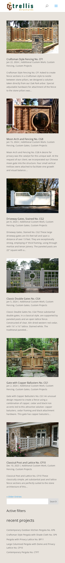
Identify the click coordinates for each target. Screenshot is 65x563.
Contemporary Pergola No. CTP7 (22, 552)
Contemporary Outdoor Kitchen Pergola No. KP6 (30, 530)
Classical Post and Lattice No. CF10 (26, 462)
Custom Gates (23, 145)
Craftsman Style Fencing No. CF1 (24, 59)
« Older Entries (14, 496)
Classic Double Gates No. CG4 (23, 298)
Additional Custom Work (33, 62)
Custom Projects (24, 65)
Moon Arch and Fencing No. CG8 (24, 139)
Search (53, 501)
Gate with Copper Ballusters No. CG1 (27, 382)
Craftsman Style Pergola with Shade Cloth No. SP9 (31, 534)
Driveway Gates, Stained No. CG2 (25, 218)
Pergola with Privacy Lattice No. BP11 (25, 539)
